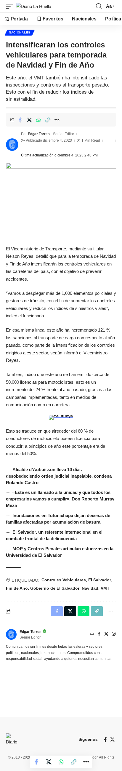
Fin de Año (17, 588)
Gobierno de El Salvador (54, 588)
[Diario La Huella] (33, 6)
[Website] (92, 634)
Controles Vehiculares (63, 580)
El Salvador (99, 580)
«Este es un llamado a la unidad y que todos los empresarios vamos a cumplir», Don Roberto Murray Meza (60, 499)
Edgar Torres (39, 134)
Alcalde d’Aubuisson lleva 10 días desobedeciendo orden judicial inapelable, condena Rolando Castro (59, 476)
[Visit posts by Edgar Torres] (12, 144)
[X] (106, 634)
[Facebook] (99, 634)
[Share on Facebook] (20, 119)
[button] (11, 6)
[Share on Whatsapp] (38, 119)
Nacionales (19, 32)
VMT (105, 588)
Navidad (90, 588)
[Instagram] (113, 634)
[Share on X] (29, 119)
